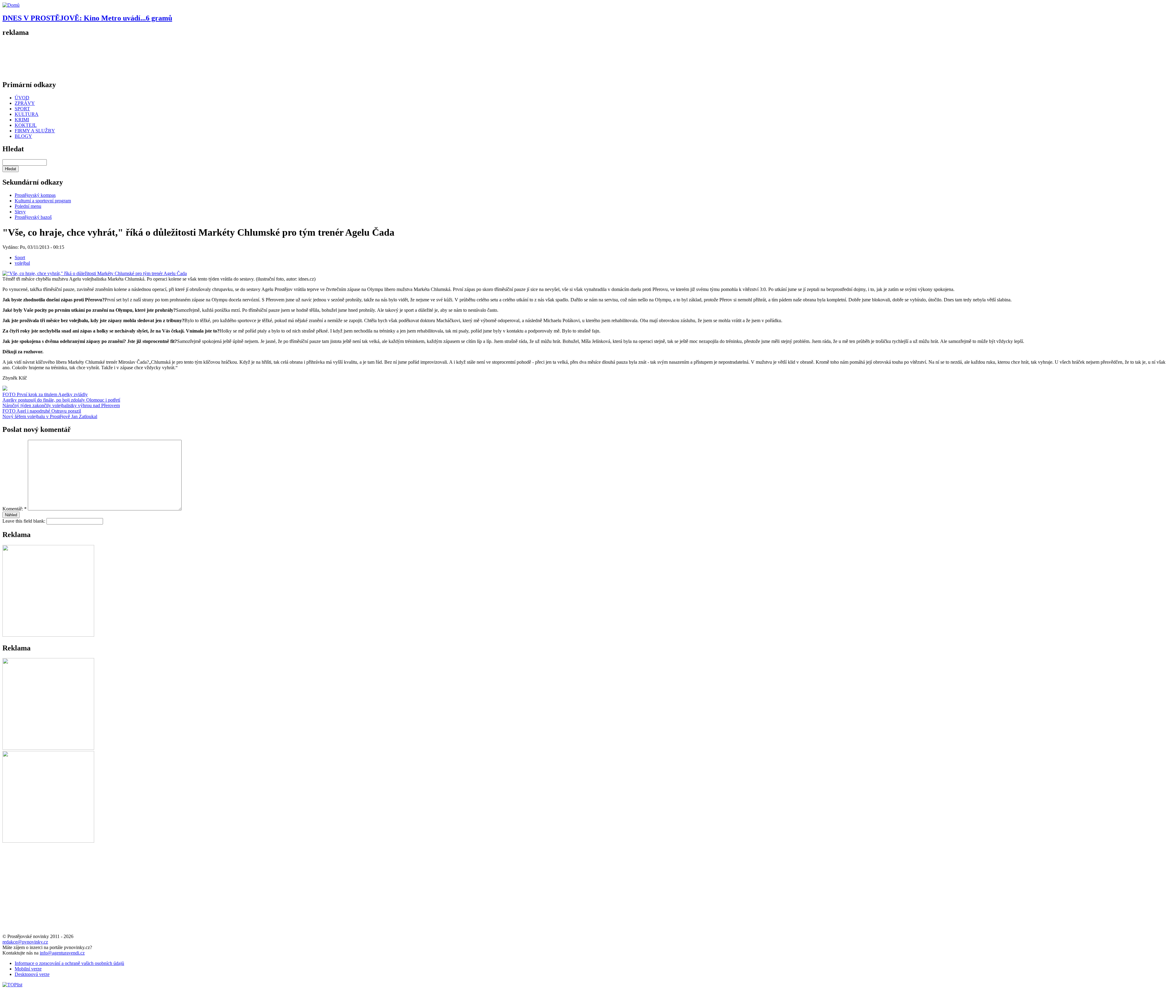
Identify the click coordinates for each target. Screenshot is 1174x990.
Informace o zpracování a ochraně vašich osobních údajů (69, 963)
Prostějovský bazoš (33, 217)
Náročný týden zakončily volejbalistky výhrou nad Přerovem (61, 405)
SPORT (22, 108)
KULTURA (27, 114)
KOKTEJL (26, 125)
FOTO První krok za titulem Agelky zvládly (45, 394)
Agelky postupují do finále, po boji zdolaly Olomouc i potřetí (61, 400)
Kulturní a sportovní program (43, 200)
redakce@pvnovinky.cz (25, 941)
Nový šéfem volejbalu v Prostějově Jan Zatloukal (49, 416)
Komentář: (14, 508)
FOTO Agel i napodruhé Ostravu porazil (41, 411)
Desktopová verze (32, 974)
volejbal (22, 263)
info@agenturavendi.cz (62, 952)
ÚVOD (22, 97)
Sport (20, 257)
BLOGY (23, 136)
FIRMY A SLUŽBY (35, 130)
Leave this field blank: (24, 521)
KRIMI (22, 119)
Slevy (20, 211)
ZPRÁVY (25, 103)
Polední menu (28, 206)
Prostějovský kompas (35, 195)
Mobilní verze (28, 968)
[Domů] (11, 5)
